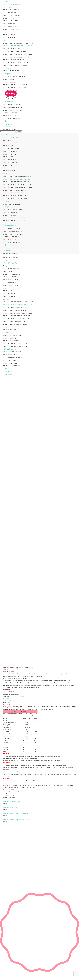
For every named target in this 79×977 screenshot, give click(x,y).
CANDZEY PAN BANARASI (11, 10)
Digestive (7, 68)
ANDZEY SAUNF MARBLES (11, 113)
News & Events (7, 876)
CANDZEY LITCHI (8, 32)
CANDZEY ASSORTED (9, 37)
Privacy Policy (7, 882)
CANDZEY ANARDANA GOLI (11, 71)
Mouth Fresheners (10, 102)
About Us (6, 865)
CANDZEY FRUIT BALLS (10, 116)
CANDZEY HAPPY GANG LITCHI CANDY (15, 65)
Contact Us (8, 127)
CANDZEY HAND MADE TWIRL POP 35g (15, 87)
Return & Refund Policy (10, 889)
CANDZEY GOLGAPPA (9, 23)
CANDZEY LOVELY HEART (11, 82)
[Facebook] (4, 856)
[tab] (39, 699)
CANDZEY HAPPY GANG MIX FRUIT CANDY (16, 48)
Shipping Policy (8, 887)
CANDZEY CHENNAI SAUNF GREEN (13, 107)
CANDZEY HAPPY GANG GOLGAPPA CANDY (16, 57)
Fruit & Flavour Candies (12, 4)
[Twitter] (7, 856)
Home (6, 135)
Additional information (10, 701)
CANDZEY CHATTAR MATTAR (12, 104)
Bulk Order (6, 689)
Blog (5, 121)
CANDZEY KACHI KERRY (10, 21)
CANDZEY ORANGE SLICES (11, 12)
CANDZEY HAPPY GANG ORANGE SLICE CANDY (17, 54)
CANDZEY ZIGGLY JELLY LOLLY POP (14, 76)
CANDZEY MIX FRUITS (10, 18)
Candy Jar (6, 40)
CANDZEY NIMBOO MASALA (11, 15)
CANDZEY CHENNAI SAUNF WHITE (13, 110)
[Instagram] (8, 856)
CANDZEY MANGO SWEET (11, 29)
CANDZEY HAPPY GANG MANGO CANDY (15, 62)
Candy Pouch (7, 7)
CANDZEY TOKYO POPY (10, 79)
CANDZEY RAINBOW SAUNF (11, 118)
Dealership (8, 124)
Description (6, 698)
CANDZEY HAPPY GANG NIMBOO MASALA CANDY (18, 43)
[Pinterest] (5, 856)
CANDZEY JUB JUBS (9, 35)
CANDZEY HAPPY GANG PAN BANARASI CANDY (17, 46)
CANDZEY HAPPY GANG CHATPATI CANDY (16, 60)
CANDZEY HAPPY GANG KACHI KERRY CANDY (17, 51)
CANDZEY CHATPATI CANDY (11, 26)
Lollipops (6, 874)
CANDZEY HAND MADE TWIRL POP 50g (15, 85)
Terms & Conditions (9, 885)
